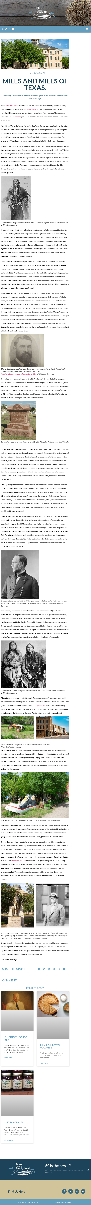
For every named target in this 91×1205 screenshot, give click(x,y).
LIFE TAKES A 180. (14, 1122)
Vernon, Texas (12, 105)
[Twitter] (6, 29)
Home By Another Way (37, 73)
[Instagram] (9, 29)
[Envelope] (13, 29)
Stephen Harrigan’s (32, 109)
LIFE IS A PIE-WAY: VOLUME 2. (50, 1046)
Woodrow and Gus (18, 861)
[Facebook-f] (64, 1191)
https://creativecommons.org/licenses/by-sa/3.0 (18, 374)
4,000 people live (39, 705)
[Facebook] (2, 29)
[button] (38, 968)
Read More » (8, 1058)
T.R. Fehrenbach (15, 117)
